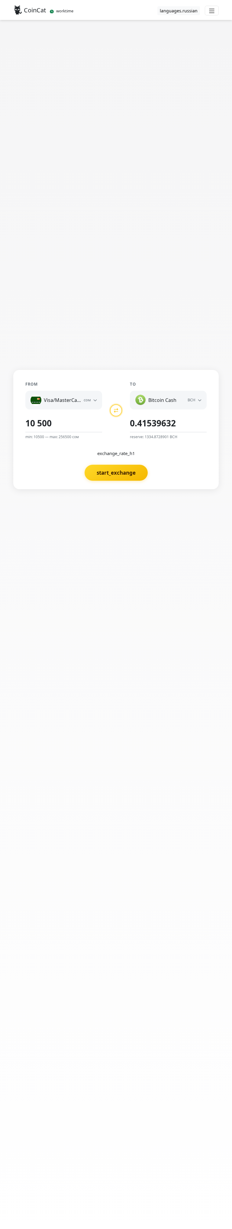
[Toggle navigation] (212, 10)
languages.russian (179, 11)
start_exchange (116, 472)
